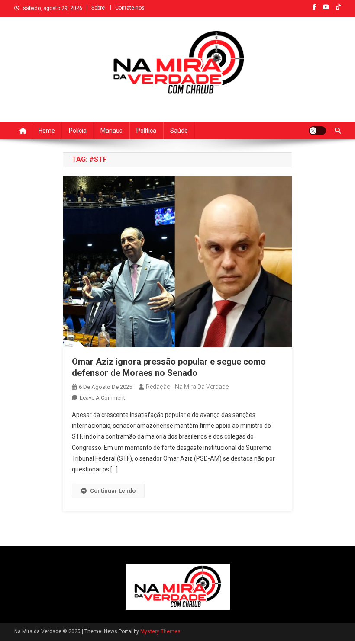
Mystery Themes (160, 631)
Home (47, 130)
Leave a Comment (102, 397)
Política (146, 130)
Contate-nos (130, 8)
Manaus (111, 130)
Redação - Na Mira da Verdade (187, 386)
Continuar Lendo (113, 490)
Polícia (78, 130)
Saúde (179, 130)
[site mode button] (317, 130)
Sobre (98, 8)
